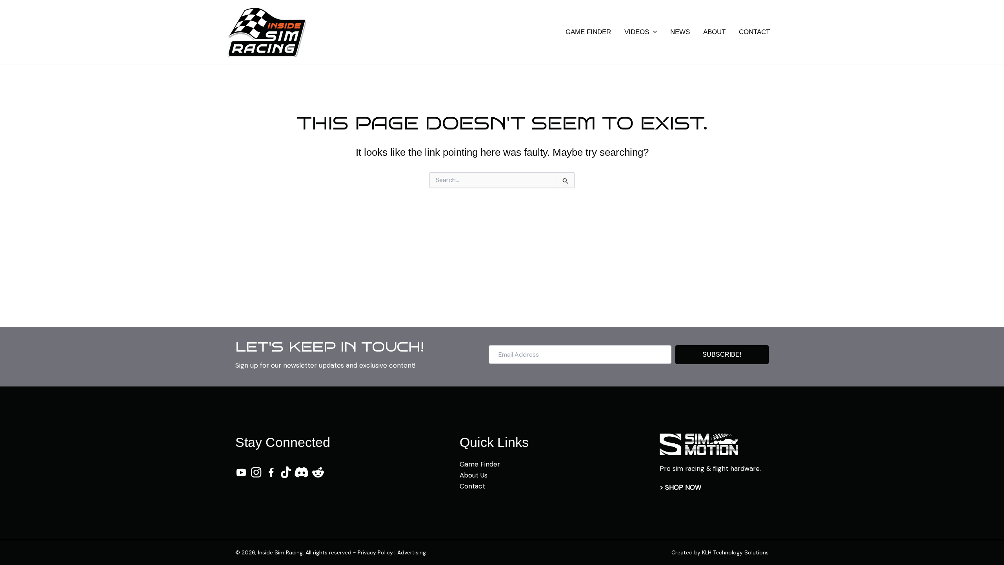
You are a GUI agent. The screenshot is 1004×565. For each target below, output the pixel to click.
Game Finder (480, 464)
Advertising (411, 552)
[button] (653, 32)
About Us (473, 475)
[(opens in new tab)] (699, 443)
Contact (472, 486)
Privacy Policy (375, 552)
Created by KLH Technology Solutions (720, 552)
